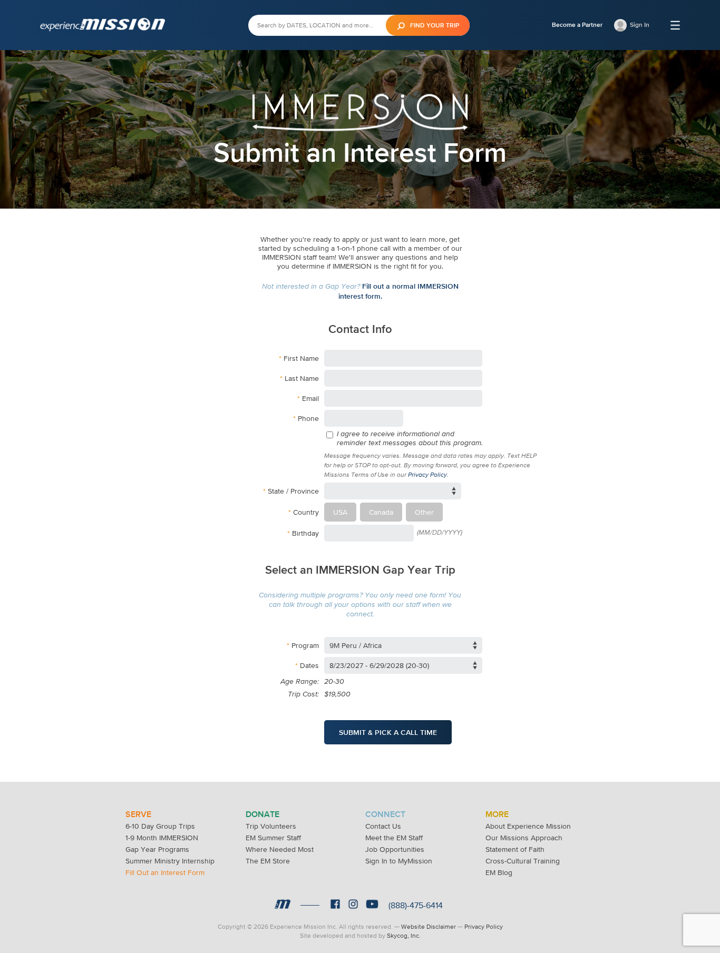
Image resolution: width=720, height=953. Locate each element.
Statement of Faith (514, 849)
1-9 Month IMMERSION (161, 837)
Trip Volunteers (271, 826)
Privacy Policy (427, 475)
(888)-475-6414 (415, 905)
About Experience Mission (528, 826)
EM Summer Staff (273, 837)
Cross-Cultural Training (522, 861)
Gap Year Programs (157, 849)
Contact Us (383, 826)
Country (306, 512)
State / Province (293, 491)
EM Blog (498, 872)
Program (305, 645)
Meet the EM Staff (394, 837)
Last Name (302, 378)
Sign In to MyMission (398, 861)
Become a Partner (577, 24)
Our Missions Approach (523, 837)
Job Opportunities (394, 849)
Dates (309, 665)
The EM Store (268, 861)
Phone (308, 418)
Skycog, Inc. (404, 935)
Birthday (305, 533)
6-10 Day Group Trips (160, 826)
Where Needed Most (280, 849)
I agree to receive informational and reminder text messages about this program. (410, 438)
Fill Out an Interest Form (165, 872)
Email (310, 398)
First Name (301, 358)
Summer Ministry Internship (170, 861)
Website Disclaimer (428, 926)
